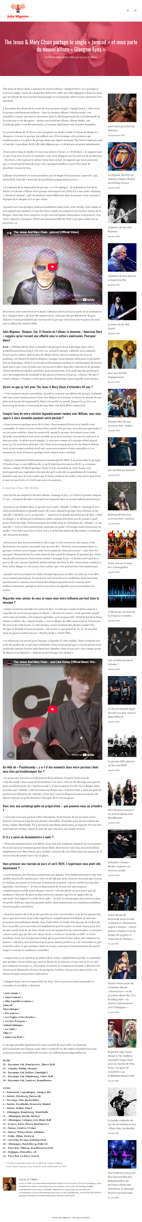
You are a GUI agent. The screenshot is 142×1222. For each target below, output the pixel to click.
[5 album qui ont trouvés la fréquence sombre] (122, 605)
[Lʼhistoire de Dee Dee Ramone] (122, 221)
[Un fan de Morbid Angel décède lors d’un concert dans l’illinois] (122, 702)
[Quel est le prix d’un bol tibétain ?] (122, 120)
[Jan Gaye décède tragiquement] (122, 366)
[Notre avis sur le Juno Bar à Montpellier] (122, 556)
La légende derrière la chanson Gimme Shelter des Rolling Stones (121, 179)
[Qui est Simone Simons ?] (122, 463)
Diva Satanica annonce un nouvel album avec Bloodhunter (121, 814)
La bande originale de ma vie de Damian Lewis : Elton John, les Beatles (122, 1124)
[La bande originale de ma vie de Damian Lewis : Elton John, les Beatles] (122, 1114)
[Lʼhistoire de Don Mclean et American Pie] (122, 269)
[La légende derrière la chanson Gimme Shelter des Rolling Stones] (122, 168)
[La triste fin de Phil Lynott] (122, 318)
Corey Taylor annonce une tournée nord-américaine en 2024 (36, 1166)
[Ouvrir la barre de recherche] (128, 11)
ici (92, 981)
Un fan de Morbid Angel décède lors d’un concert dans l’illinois (122, 713)
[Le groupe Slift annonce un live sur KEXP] (122, 754)
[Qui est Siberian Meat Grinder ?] (122, 653)
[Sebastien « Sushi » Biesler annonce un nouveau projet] (122, 856)
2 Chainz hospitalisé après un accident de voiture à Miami (34, 1163)
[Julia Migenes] (18, 10)
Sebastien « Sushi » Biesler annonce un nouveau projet (119, 866)
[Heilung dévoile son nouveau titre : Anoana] (122, 508)
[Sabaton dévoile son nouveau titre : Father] (122, 415)
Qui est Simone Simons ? (122, 470)
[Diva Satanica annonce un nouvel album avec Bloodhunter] (122, 803)
